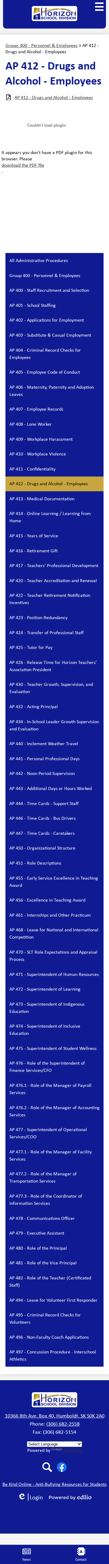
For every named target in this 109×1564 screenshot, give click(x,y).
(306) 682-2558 (63, 1423)
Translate (73, 1450)
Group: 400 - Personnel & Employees (41, 45)
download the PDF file (23, 165)
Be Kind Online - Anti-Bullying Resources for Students (54, 1484)
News (26, 1559)
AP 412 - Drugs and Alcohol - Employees (54, 97)
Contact (81, 1559)
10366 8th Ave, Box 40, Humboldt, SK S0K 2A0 (54, 1415)
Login (32, 1497)
